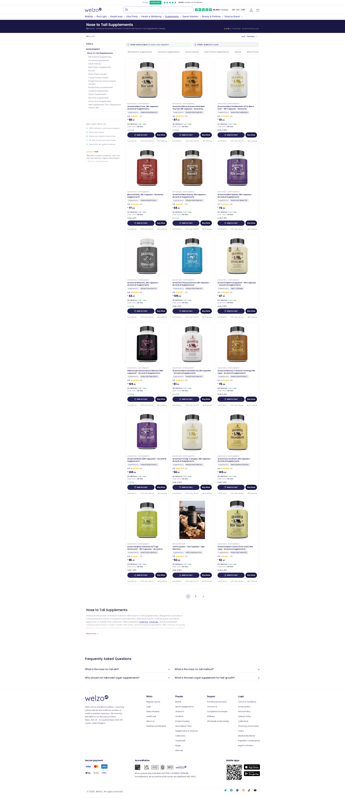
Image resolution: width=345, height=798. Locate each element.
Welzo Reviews (152, 711)
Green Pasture (94, 64)
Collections (180, 735)
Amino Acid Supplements (99, 101)
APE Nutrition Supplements (100, 57)
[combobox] (158, 10)
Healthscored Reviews (156, 726)
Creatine (179, 716)
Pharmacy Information (248, 726)
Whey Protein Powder (97, 74)
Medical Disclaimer (246, 735)
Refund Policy (244, 711)
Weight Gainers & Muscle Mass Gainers (102, 82)
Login (148, 706)
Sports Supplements (97, 94)
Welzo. (99, 791)
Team (241, 731)
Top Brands (180, 740)
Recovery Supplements (98, 98)
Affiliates (211, 716)
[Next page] (203, 596)
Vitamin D (179, 711)
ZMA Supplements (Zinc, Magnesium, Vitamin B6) (104, 106)
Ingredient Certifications (249, 740)
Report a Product (245, 745)
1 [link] (188, 596)
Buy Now (161, 135)
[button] (91, 17)
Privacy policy (244, 706)
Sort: (248, 36)
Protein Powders (182, 721)
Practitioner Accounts (217, 701)
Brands (178, 701)
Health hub (151, 716)
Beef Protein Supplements (99, 67)
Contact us (212, 706)
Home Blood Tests (183, 726)
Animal (91, 71)
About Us (150, 721)
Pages (178, 745)
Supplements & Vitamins (186, 731)
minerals (153, 622)
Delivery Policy (244, 716)
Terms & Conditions (247, 701)
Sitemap (179, 750)
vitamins (143, 622)
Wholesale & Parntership (218, 721)
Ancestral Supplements (98, 60)
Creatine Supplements (98, 91)
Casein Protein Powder (98, 78)
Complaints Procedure (217, 711)
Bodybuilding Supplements (100, 87)
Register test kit (153, 701)
